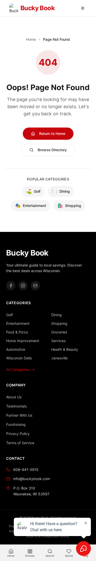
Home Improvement (22, 341)
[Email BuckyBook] (35, 285)
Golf (33, 191)
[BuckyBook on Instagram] (23, 285)
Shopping (69, 205)
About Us (14, 397)
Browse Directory (52, 150)
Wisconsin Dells (19, 358)
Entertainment (30, 205)
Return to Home (52, 133)
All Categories (18, 369)
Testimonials (16, 406)
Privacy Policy (18, 433)
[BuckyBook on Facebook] (10, 285)
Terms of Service (20, 443)
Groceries (59, 332)
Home (31, 39)
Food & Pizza (17, 332)
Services (58, 341)
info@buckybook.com (31, 478)
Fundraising (16, 424)
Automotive (15, 349)
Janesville (59, 358)
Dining (61, 191)
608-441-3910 (25, 469)
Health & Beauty (64, 349)
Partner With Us (19, 415)
